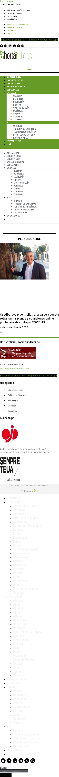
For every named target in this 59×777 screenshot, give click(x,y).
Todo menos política (24, 132)
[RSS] (10, 45)
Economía (18, 102)
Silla (16, 667)
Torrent (18, 671)
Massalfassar (21, 553)
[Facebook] (1, 45)
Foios (16, 541)
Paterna (18, 573)
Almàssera (20, 522)
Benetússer (20, 624)
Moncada (19, 565)
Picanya (18, 652)
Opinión (17, 126)
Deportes (18, 99)
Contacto (12, 19)
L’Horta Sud (14, 83)
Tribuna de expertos (24, 129)
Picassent (19, 656)
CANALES (13, 687)
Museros (18, 569)
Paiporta (18, 648)
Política (18, 110)
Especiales (13, 89)
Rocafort (19, 585)
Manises (18, 636)
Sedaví (17, 663)
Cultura (17, 96)
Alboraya (19, 510)
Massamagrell (22, 557)
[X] (18, 45)
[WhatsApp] (22, 45)
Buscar (10, 144)
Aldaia (17, 612)
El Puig (17, 534)
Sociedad (18, 116)
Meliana (18, 561)
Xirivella (18, 675)
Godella (18, 545)
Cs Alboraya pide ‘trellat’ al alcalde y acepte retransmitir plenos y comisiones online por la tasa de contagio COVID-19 (29, 318)
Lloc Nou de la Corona (27, 632)
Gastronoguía (21, 107)
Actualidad (14, 77)
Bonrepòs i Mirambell (27, 526)
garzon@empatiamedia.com (14, 368)
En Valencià (14, 141)
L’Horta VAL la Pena (24, 135)
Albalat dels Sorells (26, 506)
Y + (8, 122)
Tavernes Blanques (25, 589)
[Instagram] (5, 45)
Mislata (18, 644)
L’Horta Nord (15, 80)
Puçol (16, 577)
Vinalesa (18, 593)
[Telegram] (14, 45)
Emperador (20, 537)
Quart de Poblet (23, 660)
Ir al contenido (7, 1)
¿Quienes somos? (15, 13)
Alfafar (17, 616)
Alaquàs (18, 600)
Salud (16, 113)
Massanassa (21, 640)
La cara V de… (20, 137)
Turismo (17, 119)
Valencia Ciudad (17, 86)
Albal (16, 604)
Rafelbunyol (20, 581)
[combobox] (14, 771)
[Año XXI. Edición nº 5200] (18, 10)
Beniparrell (20, 620)
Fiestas (17, 105)
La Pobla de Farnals (26, 549)
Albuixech (19, 514)
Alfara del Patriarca (26, 518)
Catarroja (19, 628)
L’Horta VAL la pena (26, 742)
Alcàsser (19, 608)
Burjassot (19, 530)
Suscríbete (12, 16)
